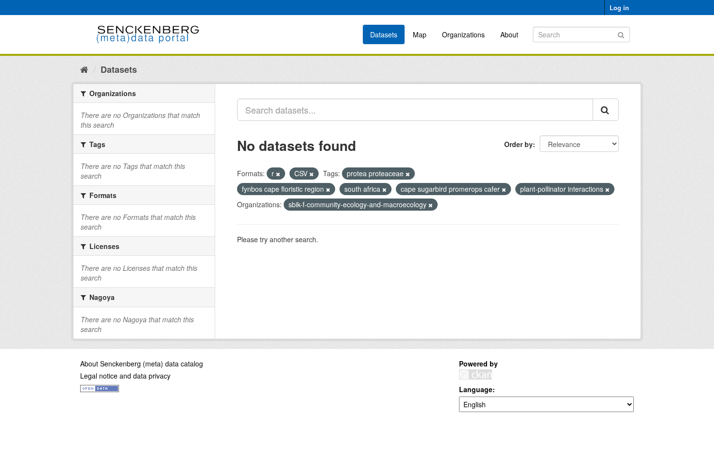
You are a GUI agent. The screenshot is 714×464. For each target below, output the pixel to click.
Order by (518, 144)
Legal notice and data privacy (125, 376)
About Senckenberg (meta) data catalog (141, 363)
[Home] (84, 69)
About (509, 34)
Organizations (463, 34)
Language (476, 389)
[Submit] (621, 34)
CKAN (475, 374)
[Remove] (278, 174)
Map (419, 34)
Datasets (383, 34)
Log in (619, 7)
